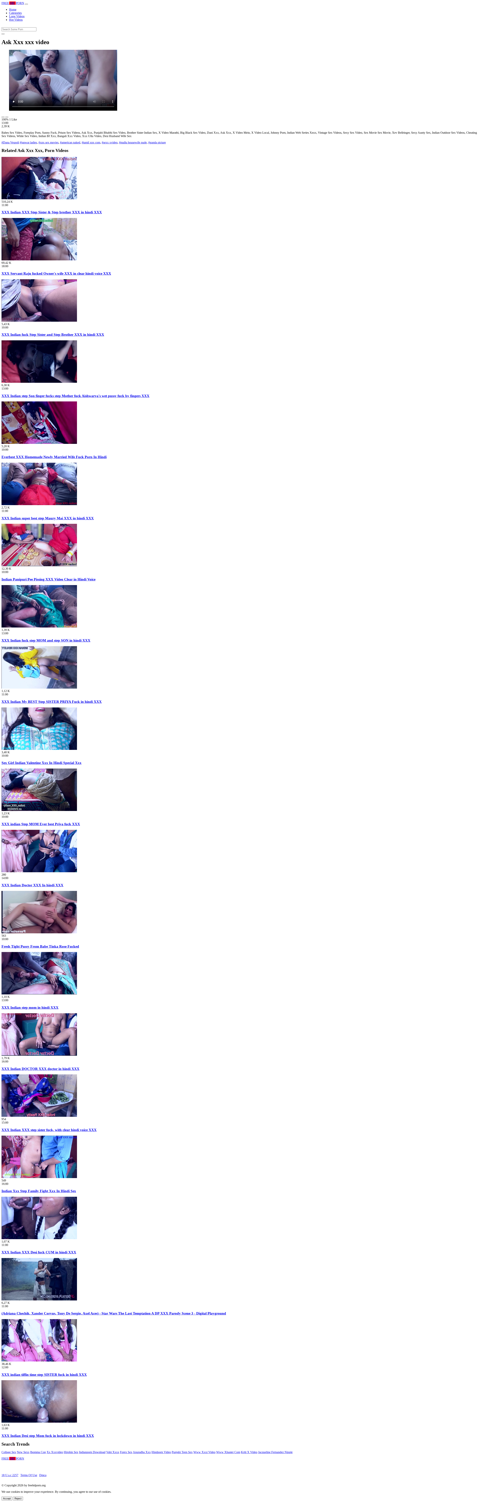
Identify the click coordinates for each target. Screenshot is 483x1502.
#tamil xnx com (91, 142)
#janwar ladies (28, 142)
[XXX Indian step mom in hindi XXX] (39, 993)
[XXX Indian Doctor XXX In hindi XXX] (39, 871)
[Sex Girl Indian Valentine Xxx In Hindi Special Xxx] (39, 748)
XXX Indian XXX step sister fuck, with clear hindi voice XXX (49, 1130)
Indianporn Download (92, 1452)
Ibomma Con (38, 1452)
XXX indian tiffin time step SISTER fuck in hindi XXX (44, 1375)
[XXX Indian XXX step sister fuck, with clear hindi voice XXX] (39, 1115)
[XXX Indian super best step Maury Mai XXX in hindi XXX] (39, 504)
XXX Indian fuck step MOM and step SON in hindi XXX (46, 640)
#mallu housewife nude (133, 142)
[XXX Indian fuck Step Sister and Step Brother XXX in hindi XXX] (39, 320)
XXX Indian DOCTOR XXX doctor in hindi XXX (40, 1069)
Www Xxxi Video (204, 1452)
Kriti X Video (249, 1452)
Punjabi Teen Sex (182, 1452)
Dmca (42, 1475)
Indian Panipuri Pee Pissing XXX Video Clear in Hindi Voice (48, 579)
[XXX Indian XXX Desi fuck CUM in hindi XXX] (39, 1238)
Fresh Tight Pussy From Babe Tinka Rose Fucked (40, 946)
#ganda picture (157, 142)
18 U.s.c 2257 (10, 1475)
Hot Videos (16, 19)
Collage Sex (9, 1452)
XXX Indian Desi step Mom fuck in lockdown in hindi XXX (48, 1436)
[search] (3, 34)
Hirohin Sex (71, 1452)
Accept (7, 1498)
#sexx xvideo (110, 142)
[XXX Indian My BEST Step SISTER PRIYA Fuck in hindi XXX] (39, 687)
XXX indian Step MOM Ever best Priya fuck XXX (41, 824)
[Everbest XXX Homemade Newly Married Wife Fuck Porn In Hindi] (39, 442)
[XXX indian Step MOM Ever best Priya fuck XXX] (39, 810)
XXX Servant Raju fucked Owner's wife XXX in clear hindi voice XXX (56, 273)
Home (12, 9)
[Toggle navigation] (26, 4)
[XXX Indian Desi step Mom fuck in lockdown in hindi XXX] (39, 1421)
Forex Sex (126, 1452)
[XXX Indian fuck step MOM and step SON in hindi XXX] (39, 626)
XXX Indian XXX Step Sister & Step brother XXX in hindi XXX (52, 212)
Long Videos (17, 16)
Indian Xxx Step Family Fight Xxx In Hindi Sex (39, 1191)
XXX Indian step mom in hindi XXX (30, 1008)
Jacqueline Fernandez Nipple (275, 1452)
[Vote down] (6, 117)
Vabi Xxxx (112, 1452)
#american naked (70, 142)
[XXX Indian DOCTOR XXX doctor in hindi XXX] (39, 1054)
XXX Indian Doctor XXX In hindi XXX (32, 885)
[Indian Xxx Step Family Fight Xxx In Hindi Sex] (39, 1177)
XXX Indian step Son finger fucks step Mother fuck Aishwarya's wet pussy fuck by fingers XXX (75, 396)
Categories (15, 13)
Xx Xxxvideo (55, 1452)
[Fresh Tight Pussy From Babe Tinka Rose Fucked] (39, 932)
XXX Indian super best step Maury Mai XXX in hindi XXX (48, 518)
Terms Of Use (28, 1475)
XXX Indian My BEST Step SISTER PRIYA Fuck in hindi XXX (52, 702)
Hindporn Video (161, 1452)
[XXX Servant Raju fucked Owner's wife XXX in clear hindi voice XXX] (39, 259)
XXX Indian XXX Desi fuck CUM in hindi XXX (39, 1252)
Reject (18, 1498)
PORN (13, 3)
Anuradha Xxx (142, 1452)
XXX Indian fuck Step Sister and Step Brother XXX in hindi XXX (53, 335)
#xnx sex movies (48, 142)
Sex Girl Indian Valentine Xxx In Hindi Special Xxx (42, 763)
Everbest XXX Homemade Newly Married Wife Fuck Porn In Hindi (54, 457)
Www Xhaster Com (228, 1452)
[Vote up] (3, 117)
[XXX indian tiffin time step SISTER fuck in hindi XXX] (39, 1360)
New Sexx (23, 1452)
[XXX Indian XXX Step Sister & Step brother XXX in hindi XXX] (39, 198)
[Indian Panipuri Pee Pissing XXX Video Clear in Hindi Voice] (39, 565)
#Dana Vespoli (10, 142)
